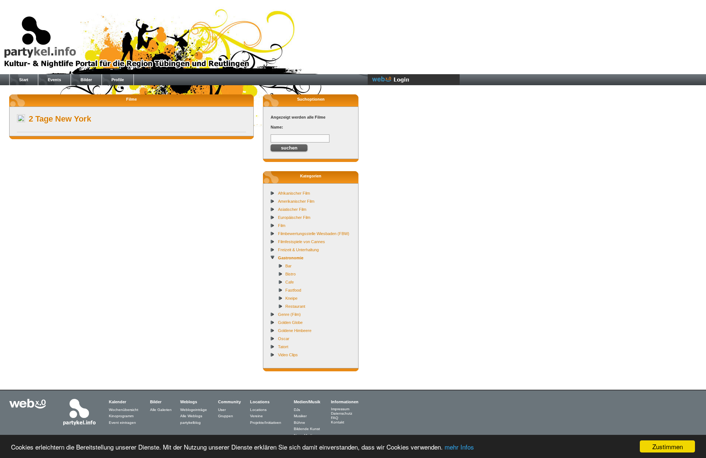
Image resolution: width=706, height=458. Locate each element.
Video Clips (288, 355)
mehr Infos (459, 446)
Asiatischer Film (292, 209)
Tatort (283, 347)
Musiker (300, 416)
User (222, 410)
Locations (258, 410)
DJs (297, 410)
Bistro (290, 274)
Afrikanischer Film (294, 193)
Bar (288, 266)
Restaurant (295, 306)
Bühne (299, 423)
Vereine (256, 416)
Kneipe (291, 298)
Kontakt (337, 422)
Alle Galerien (161, 410)
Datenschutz (341, 413)
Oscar (283, 338)
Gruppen (225, 416)
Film (281, 225)
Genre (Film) (289, 314)
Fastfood (293, 290)
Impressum (340, 409)
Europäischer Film (294, 217)
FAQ (334, 418)
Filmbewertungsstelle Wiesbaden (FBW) (313, 233)
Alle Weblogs (191, 416)
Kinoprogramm (121, 416)
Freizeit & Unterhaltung (298, 250)
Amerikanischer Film (296, 201)
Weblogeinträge (193, 410)
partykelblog (190, 423)
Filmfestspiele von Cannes (301, 241)
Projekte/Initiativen (265, 423)
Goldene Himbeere (294, 330)
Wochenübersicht (123, 410)
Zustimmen (667, 446)
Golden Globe (290, 322)
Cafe (289, 282)
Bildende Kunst (307, 429)
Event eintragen (122, 423)
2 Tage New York (60, 118)
